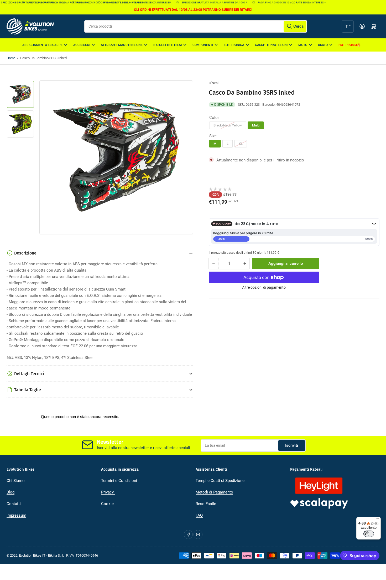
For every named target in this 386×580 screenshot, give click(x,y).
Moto (302, 45)
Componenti (202, 45)
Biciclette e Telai (167, 45)
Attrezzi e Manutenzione (122, 45)
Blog (10, 492)
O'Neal (213, 83)
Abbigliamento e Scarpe (42, 45)
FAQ (199, 515)
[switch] (368, 534)
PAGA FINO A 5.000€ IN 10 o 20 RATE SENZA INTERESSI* (132, 2)
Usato (323, 45)
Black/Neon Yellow (227, 125)
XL (241, 143)
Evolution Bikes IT (32, 555)
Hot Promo (347, 45)
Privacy (108, 492)
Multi (255, 125)
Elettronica (234, 45)
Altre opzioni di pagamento (264, 287)
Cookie (107, 503)
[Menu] (377, 520)
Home (11, 58)
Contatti (14, 503)
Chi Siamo (16, 480)
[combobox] (195, 26)
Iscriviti (291, 445)
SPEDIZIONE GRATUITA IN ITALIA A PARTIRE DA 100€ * (54, 2)
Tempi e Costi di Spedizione (220, 480)
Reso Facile (206, 503)
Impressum (16, 515)
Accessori (81, 45)
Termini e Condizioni (119, 480)
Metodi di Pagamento (214, 492)
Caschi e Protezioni (271, 45)
